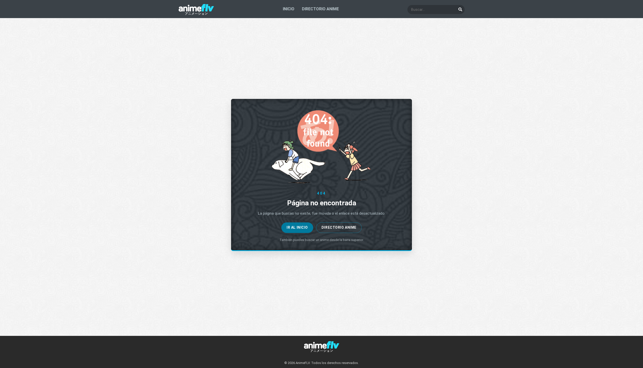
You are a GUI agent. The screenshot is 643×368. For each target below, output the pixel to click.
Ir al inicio (297, 227)
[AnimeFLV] (196, 14)
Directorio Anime (339, 227)
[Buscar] (460, 9)
